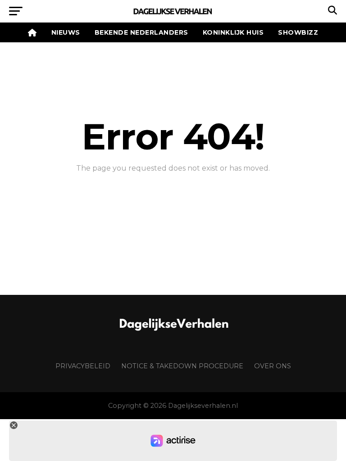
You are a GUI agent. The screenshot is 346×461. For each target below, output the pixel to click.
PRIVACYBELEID (82, 366)
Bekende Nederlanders (141, 32)
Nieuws (65, 32)
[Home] (32, 32)
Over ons (272, 366)
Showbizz (298, 32)
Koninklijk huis (233, 32)
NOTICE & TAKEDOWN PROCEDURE (182, 366)
